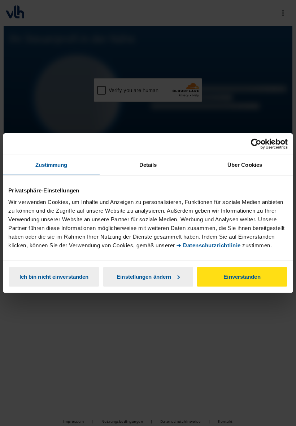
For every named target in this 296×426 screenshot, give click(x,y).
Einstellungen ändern (144, 276)
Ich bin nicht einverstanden (54, 276)
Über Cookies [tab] (244, 165)
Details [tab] (148, 165)
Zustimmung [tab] (51, 165)
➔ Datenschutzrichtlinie (209, 245)
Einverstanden (241, 276)
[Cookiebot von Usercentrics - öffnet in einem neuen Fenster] (256, 144)
